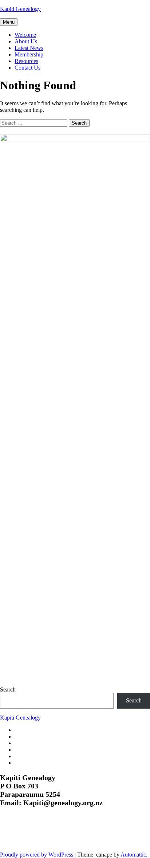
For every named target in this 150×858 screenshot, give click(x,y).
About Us (26, 41)
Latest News (29, 48)
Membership (29, 54)
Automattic (133, 854)
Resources (26, 61)
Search (8, 689)
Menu (9, 22)
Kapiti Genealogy (20, 9)
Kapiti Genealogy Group (48, 833)
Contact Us (27, 67)
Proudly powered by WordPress (36, 854)
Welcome (25, 35)
